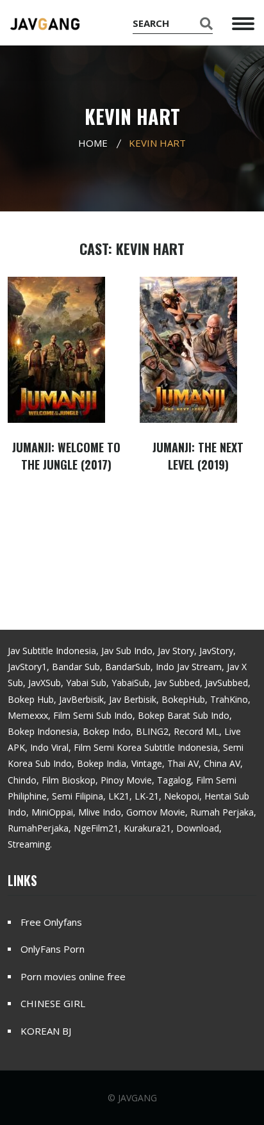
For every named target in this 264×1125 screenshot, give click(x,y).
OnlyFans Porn (53, 948)
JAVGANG (137, 1098)
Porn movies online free (73, 976)
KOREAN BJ (46, 1030)
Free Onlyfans (51, 922)
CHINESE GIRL (53, 1003)
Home (93, 142)
